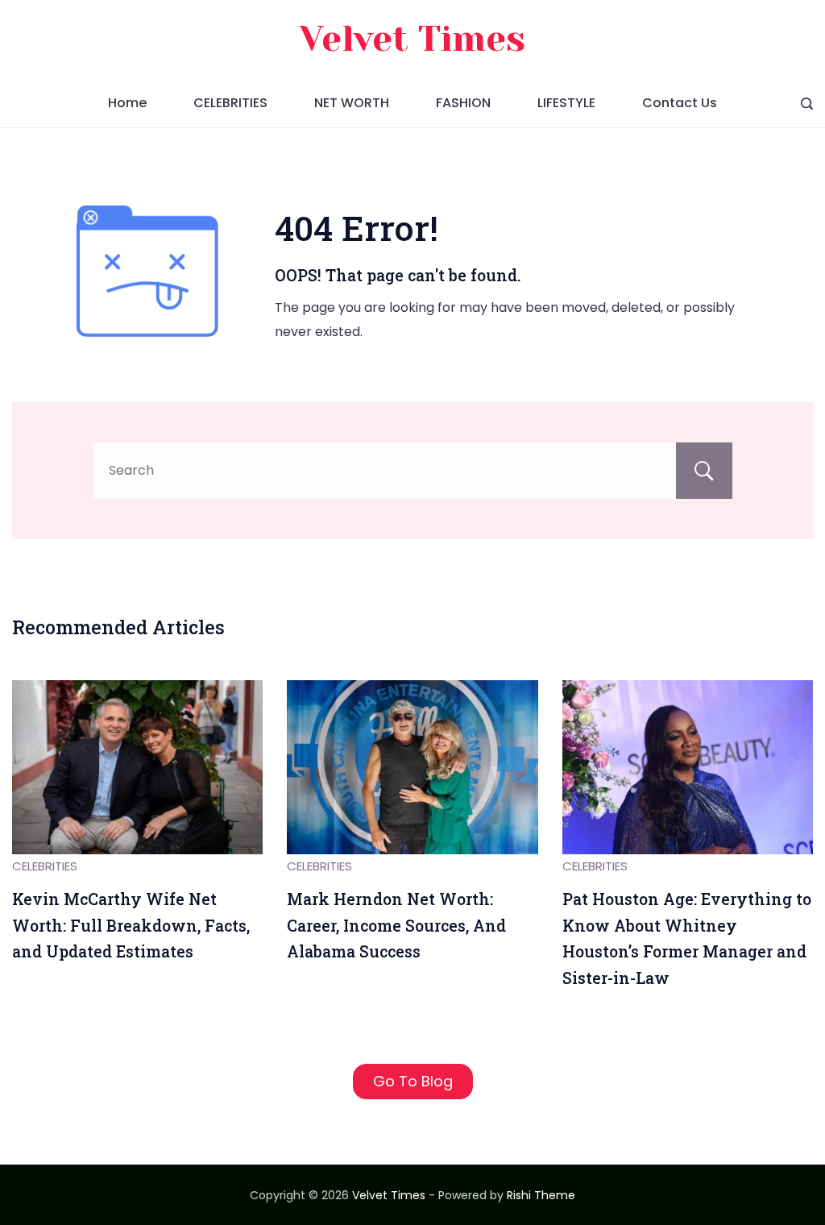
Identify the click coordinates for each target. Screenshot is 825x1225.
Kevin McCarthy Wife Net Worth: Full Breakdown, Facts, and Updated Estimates (131, 925)
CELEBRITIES (230, 102)
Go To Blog (413, 1081)
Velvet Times (412, 39)
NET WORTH (351, 102)
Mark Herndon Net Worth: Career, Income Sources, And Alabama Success (396, 925)
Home (127, 102)
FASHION (463, 102)
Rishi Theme (541, 1195)
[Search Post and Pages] (807, 104)
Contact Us (679, 102)
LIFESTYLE (566, 102)
